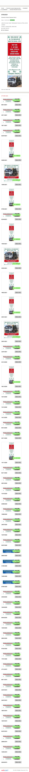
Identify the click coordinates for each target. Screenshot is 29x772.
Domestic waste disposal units (13, 8)
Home (2, 8)
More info (18, 104)
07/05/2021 (4, 14)
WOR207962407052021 (15, 9)
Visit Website (5, 30)
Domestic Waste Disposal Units (8, 17)
